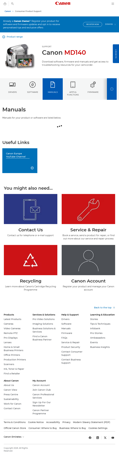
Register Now (92, 24)
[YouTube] (113, 437)
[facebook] (90, 437)
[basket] (4, 3)
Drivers (12, 92)
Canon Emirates (13, 436)
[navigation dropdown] (112, 3)
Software (32, 92)
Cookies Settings (97, 428)
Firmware (93, 92)
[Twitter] (105, 437)
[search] (12, 3)
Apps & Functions (73, 93)
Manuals (53, 92)
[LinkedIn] (97, 437)
